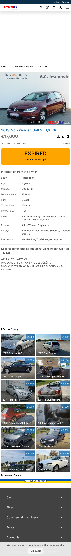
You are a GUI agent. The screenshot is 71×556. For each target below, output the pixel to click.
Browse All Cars (10, 475)
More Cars (9, 329)
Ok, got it (36, 550)
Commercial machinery (22, 517)
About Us (12, 537)
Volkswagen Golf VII (36, 66)
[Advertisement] (35, 39)
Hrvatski (55, 2)
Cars (3, 66)
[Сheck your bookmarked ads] (54, 7)
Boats (10, 527)
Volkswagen (16, 66)
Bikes (10, 507)
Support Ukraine (36, 481)
